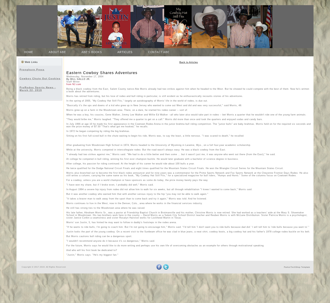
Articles (125, 52)
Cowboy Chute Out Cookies (40, 78)
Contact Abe (158, 52)
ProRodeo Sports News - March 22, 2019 (38, 89)
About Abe (57, 52)
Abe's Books (91, 52)
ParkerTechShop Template (297, 267)
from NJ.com (73, 84)
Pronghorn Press (32, 69)
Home (28, 52)
